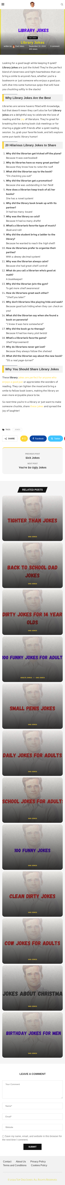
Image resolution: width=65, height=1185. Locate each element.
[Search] (61, 4)
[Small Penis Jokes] (32, 706)
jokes (17, 430)
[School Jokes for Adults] (32, 800)
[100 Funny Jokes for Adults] (32, 659)
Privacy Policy (38, 1161)
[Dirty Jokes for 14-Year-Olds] (32, 612)
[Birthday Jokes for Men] (32, 1035)
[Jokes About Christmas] (32, 988)
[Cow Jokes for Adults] (32, 941)
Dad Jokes (20, 46)
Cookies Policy (39, 1165)
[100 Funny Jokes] (32, 847)
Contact (7, 1161)
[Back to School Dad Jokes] (32, 565)
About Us (21, 1161)
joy (22, 119)
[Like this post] (25, 439)
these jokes (36, 406)
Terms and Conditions (14, 1165)
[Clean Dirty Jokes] (32, 894)
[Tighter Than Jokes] (32, 518)
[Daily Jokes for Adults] (32, 753)
